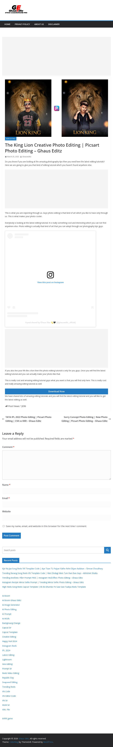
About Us (39, 24)
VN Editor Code (9, 696)
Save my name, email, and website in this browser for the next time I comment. (46, 526)
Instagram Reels (9, 646)
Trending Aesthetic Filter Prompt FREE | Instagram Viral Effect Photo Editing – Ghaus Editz (42, 577)
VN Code (6, 691)
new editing (10, 139)
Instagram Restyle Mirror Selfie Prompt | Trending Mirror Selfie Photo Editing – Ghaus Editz (43, 582)
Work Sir (6, 705)
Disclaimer (54, 24)
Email (6, 498)
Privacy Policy (22, 24)
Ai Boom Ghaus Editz (11, 600)
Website (6, 511)
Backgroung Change (11, 623)
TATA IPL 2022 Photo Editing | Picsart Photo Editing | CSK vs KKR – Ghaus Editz (28, 419)
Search (107, 550)
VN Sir (5, 700)
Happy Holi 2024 (9, 641)
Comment (8, 447)
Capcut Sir (6, 627)
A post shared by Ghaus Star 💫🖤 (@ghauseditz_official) (50, 322)
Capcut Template (10, 632)
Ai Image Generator (11, 605)
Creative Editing (9, 636)
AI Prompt (6, 614)
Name (6, 484)
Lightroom (7, 659)
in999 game (7, 718)
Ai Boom (6, 595)
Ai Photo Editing (9, 609)
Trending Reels (8, 686)
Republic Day (8, 677)
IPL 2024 (6, 650)
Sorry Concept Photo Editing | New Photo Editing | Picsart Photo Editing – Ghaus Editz (84, 419)
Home (7, 24)
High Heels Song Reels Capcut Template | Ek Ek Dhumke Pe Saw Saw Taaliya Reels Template (44, 586)
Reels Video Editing (10, 673)
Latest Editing (8, 655)
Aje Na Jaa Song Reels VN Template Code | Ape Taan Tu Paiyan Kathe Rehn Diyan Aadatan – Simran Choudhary (52, 568)
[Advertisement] (56, 56)
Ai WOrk (5, 618)
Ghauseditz (26, 156)
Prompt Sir (7, 668)
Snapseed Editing (9, 682)
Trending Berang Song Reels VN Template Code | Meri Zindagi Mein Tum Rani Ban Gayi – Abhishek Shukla (49, 573)
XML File (6, 709)
